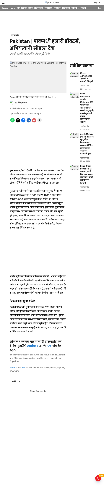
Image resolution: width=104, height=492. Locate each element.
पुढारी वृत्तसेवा (21, 103)
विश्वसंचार (66, 8)
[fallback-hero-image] (74, 74)
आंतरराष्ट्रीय (38, 8)
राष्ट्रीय (30, 8)
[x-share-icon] (18, 122)
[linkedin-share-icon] (29, 122)
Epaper (5, 8)
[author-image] (12, 103)
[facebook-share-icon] (23, 122)
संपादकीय (48, 8)
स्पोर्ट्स (83, 8)
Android (33, 346)
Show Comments (38, 391)
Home (12, 8)
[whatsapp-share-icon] (12, 122)
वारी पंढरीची (22, 8)
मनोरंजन (57, 8)
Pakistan (16, 381)
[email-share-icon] (34, 122)
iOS (48, 346)
